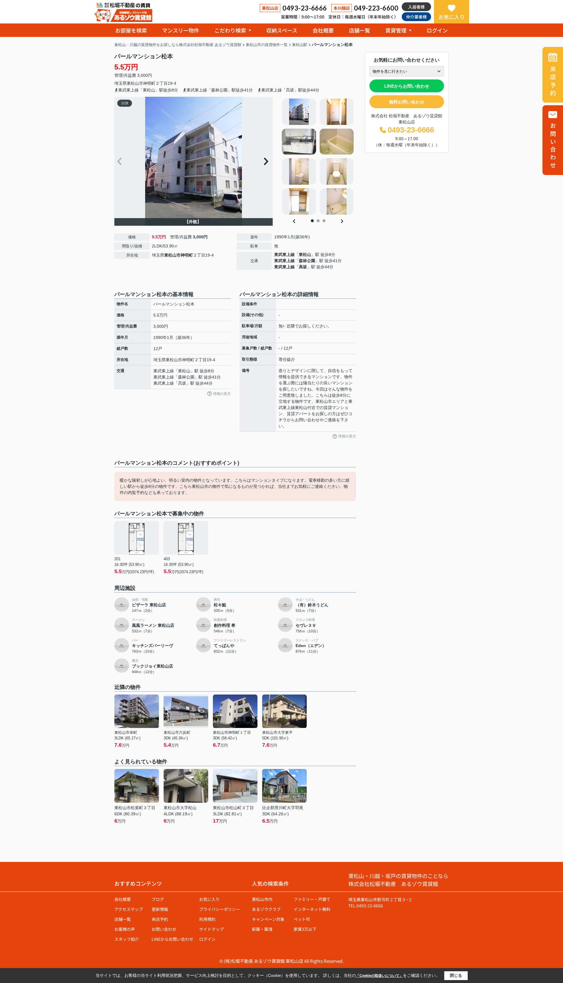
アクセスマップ (128, 909)
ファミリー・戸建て (312, 899)
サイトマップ (211, 929)
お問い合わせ (164, 929)
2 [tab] (318, 220)
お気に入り (451, 17)
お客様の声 (124, 929)
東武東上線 (284, 254)
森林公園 (307, 260)
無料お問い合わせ (406, 101)
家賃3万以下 (305, 929)
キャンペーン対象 (268, 919)
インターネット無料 (312, 909)
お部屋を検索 (131, 30)
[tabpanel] (318, 156)
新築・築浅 (262, 929)
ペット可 (302, 919)
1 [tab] (312, 220)
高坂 (303, 266)
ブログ (158, 899)
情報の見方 (222, 394)
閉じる (456, 975)
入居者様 (416, 7)
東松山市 (135, 83)
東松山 (305, 254)
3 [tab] (324, 220)
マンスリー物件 (180, 30)
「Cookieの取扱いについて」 (379, 976)
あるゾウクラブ (266, 909)
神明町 (149, 83)
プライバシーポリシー (219, 909)
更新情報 (160, 909)
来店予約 (160, 919)
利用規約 (207, 919)
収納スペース (281, 30)
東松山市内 (262, 899)
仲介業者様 (416, 17)
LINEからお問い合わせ (406, 86)
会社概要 (323, 30)
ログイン (437, 30)
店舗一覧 (359, 30)
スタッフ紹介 (126, 939)
